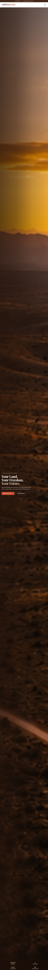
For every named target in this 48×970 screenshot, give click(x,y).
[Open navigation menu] (45, 4)
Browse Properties (8, 493)
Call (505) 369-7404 (20, 493)
